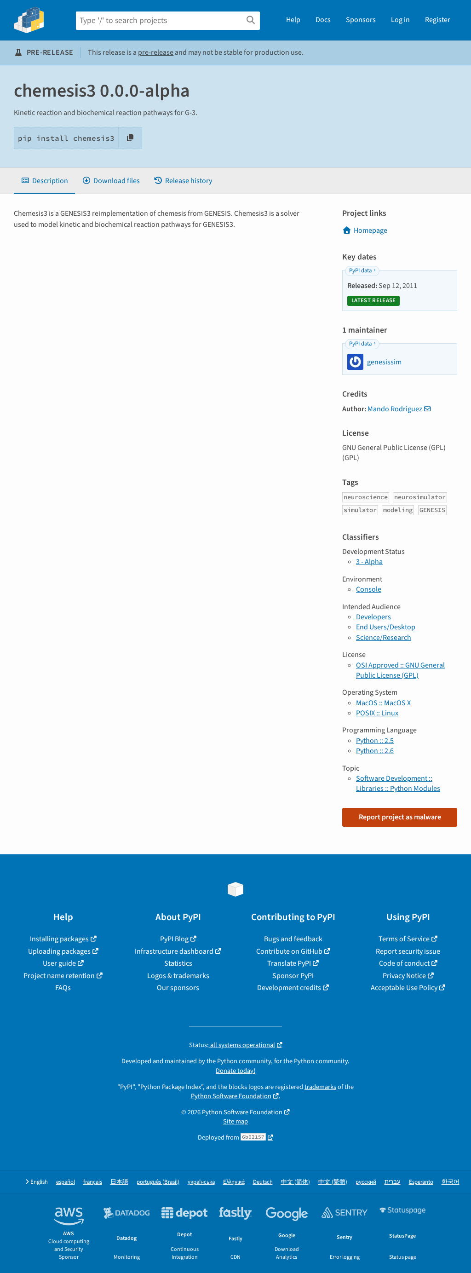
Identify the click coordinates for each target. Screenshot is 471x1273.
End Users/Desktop (385, 627)
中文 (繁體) (332, 1182)
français (92, 1182)
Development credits (289, 988)
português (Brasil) (158, 1182)
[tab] (44, 181)
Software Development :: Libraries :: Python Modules (398, 783)
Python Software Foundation (231, 1096)
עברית (393, 1182)
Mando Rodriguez (395, 409)
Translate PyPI (289, 963)
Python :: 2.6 (375, 751)
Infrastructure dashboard (174, 951)
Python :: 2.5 (375, 741)
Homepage (370, 230)
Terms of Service (404, 939)
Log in (400, 20)
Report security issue (408, 951)
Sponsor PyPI (293, 976)
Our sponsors (178, 988)
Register (437, 20)
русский (366, 1182)
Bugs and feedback (293, 939)
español (65, 1182)
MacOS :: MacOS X (383, 703)
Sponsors (361, 20)
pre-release (155, 52)
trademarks (320, 1087)
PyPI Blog (174, 939)
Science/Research (383, 638)
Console (368, 589)
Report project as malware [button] (400, 817)
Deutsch (263, 1182)
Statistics (178, 963)
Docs (323, 20)
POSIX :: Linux (377, 713)
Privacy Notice (404, 976)
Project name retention (59, 976)
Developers (373, 617)
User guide (59, 963)
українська (201, 1182)
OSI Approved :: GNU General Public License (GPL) (400, 670)
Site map (235, 1121)
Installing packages (59, 939)
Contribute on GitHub (289, 951)
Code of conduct (404, 963)
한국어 (451, 1182)
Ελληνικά (234, 1182)
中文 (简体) (295, 1182)
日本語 (119, 1182)
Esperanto (421, 1182)
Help (293, 20)
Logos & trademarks (178, 976)
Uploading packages (59, 951)
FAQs (63, 988)
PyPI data (360, 270)
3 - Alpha (369, 562)
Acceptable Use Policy (404, 988)
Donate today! (235, 1071)
